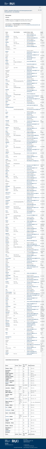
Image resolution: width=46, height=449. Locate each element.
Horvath (7, 120)
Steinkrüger (7, 275)
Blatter (6, 60)
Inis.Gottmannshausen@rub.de (33, 109)
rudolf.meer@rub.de (31, 175)
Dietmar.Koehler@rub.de (32, 141)
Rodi (7, 407)
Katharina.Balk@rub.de (32, 46)
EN (40, 10)
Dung (6, 83)
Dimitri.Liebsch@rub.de (32, 153)
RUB (7, 10)
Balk (6, 45)
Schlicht (7, 242)
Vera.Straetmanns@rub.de (32, 279)
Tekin (6, 285)
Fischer (7, 98)
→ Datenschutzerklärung (28, 445)
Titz (6, 289)
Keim (6, 131)
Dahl (6, 79)
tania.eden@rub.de (31, 87)
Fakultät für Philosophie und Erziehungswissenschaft (20, 10)
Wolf (6, 332)
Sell (6, 254)
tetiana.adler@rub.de (31, 35)
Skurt (6, 264)
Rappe (6, 220)
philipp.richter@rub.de (31, 231)
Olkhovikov (7, 196)
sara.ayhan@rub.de (31, 40)
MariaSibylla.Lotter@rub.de (32, 160)
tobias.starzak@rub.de (32, 273)
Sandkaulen (8, 410)
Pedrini (6, 203)
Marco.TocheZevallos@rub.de (33, 293)
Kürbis (6, 146)
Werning (7, 320)
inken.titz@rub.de (30, 290)
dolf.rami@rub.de (30, 218)
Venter (6, 298)
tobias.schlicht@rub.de (32, 244)
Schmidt (7, 419)
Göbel (6, 116)
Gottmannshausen (9, 107)
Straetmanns (8, 278)
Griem (6, 112)
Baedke (7, 42)
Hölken (7, 124)
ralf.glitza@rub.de (30, 103)
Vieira (6, 300)
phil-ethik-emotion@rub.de (32, 249)
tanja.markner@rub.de (31, 172)
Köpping (7, 142)
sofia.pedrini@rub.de (31, 204)
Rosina (6, 237)
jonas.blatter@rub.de (31, 61)
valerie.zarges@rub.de (31, 351)
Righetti (7, 233)
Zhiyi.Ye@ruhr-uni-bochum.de (33, 344)
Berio (6, 57)
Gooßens (7, 104)
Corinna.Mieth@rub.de (32, 177)
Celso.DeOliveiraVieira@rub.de (33, 301)
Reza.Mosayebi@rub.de (32, 187)
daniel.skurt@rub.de (31, 265)
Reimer (6, 227)
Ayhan (6, 39)
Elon (6, 93)
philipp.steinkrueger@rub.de (33, 276)
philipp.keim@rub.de (31, 132)
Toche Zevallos (8, 292)
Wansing (7, 312)
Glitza (6, 101)
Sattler (6, 239)
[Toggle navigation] (39, 7)
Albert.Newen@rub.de (31, 190)
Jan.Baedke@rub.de (31, 43)
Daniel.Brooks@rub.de (31, 64)
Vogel (6, 303)
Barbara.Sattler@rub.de (32, 240)
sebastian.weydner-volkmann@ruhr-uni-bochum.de (31, 325)
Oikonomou (7, 192)
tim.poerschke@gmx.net (32, 215)
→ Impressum (26, 444)
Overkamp (7, 200)
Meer (6, 173)
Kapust (7, 127)
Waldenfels (8, 430)
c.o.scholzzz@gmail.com (32, 252)
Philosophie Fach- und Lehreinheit (12, 11)
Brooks (7, 63)
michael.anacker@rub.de (32, 37)
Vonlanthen (7, 306)
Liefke (6, 155)
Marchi (6, 165)
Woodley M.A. (8, 336)
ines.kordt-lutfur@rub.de (32, 138)
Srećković (7, 266)
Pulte (6, 210)
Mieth (6, 176)
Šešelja (7, 353)
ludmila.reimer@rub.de (32, 228)
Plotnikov (7, 206)
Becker (6, 51)
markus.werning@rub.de (32, 322)
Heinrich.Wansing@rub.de (32, 313)
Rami (6, 217)
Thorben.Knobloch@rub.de (33, 135)
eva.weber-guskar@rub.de (32, 319)
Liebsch (7, 152)
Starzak (7, 272)
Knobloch (7, 133)
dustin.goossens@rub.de (32, 105)
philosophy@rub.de (9, 444)
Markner (7, 170)
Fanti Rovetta (8, 95)
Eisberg (7, 89)
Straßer (7, 281)
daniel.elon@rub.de (31, 93)
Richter (7, 230)
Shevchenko (8, 258)
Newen (6, 189)
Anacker (7, 36)
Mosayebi (7, 186)
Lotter (6, 159)
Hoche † (7, 382)
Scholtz (7, 416)
